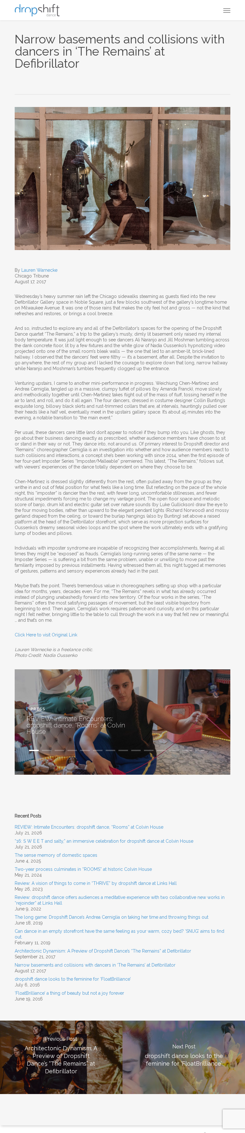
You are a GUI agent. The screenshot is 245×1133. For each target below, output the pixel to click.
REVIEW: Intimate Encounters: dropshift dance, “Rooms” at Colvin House (75, 725)
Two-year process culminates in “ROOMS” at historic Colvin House (83, 869)
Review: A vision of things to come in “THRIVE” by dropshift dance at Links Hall (96, 883)
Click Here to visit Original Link (46, 634)
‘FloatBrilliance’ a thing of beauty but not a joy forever (69, 993)
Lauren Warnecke (39, 270)
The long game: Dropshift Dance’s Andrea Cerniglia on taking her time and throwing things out (111, 917)
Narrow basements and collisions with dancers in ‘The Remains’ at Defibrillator (95, 965)
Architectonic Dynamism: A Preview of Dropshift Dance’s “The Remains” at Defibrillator (103, 951)
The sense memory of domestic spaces (56, 855)
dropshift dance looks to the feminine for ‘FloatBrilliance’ (73, 979)
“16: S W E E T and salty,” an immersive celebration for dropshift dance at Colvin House (104, 841)
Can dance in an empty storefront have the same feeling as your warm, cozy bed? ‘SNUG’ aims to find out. (119, 934)
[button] (226, 10)
